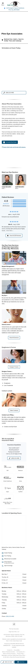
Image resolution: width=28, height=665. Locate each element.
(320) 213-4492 (10, 616)
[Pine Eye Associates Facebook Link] (14, 624)
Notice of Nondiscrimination (8, 651)
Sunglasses (7, 383)
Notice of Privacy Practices (9, 653)
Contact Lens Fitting (7, 415)
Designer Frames (6, 371)
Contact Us (9, 650)
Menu (2, 5)
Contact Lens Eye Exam (10, 426)
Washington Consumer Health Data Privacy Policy (13, 655)
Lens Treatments (8, 385)
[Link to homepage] (14, 4)
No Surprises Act (21, 651)
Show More (9, 230)
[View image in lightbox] (14, 147)
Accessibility (17, 650)
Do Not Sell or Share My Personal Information (14, 657)
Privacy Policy (20, 653)
